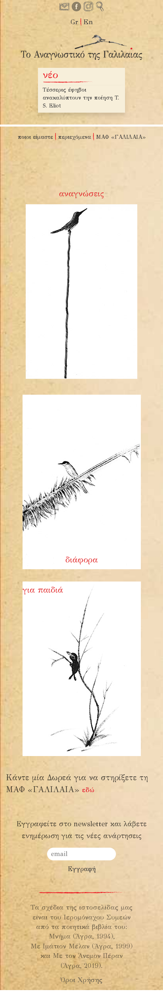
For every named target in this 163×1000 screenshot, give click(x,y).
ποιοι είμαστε (35, 137)
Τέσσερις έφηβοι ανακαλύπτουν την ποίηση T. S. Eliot (81, 97)
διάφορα (81, 560)
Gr (74, 22)
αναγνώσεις (81, 193)
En (88, 22)
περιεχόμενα (74, 137)
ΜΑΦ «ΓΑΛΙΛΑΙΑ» (121, 137)
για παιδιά (43, 590)
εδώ (88, 790)
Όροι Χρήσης (81, 980)
